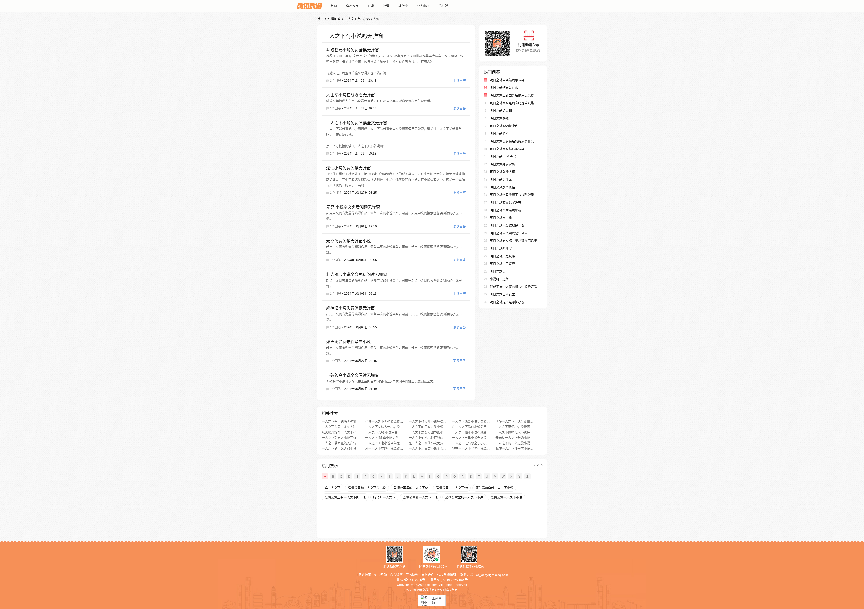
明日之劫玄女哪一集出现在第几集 (513, 241)
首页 (334, 6)
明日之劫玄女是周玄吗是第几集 (512, 103)
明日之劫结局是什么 (504, 87)
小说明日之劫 (499, 279)
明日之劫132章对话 (503, 126)
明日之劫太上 (499, 271)
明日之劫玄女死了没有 (505, 202)
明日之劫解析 (499, 133)
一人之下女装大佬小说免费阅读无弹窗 (384, 427)
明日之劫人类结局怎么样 (507, 80)
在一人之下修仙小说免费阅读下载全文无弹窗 (428, 443)
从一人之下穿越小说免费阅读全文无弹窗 (384, 448)
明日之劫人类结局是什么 (507, 225)
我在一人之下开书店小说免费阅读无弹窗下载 (514, 448)
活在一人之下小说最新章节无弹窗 (514, 421)
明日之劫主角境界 (502, 264)
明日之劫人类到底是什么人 (509, 233)
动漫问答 (334, 19)
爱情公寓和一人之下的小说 (367, 488)
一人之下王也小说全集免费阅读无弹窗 (384, 443)
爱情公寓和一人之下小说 (420, 497)
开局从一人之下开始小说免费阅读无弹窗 (514, 437)
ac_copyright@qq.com (492, 575)
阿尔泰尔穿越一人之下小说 (494, 488)
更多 (537, 465)
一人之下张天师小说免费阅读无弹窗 (428, 421)
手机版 (443, 6)
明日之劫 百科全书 (503, 156)
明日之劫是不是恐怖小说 (507, 302)
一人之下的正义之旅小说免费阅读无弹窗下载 (341, 448)
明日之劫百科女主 (502, 294)
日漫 (371, 6)
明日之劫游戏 (499, 118)
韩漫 (386, 6)
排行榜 (403, 6)
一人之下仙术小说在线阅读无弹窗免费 (428, 437)
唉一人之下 (332, 488)
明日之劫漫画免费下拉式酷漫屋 (512, 195)
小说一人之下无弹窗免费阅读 (384, 421)
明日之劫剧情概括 (502, 187)
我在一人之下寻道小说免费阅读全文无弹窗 (471, 448)
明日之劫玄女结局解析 (505, 210)
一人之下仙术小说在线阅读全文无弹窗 (471, 432)
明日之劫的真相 (501, 110)
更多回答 (459, 80)
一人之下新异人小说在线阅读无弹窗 (341, 437)
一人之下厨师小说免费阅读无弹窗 (514, 427)
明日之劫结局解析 (502, 164)
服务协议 (412, 575)
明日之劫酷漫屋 (501, 248)
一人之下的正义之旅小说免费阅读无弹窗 (428, 427)
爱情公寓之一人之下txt (452, 488)
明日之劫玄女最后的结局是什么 (512, 141)
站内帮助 (380, 575)
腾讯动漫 (309, 6)
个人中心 (423, 6)
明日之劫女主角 (501, 218)
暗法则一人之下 (384, 497)
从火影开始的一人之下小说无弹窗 (341, 432)
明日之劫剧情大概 (502, 172)
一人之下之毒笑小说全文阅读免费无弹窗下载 (428, 448)
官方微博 (396, 575)
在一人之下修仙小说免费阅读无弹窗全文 (471, 427)
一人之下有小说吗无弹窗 (339, 421)
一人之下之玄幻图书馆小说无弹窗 (428, 432)
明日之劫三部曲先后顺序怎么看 (512, 95)
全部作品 (352, 6)
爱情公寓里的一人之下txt (411, 488)
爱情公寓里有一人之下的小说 (345, 497)
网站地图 (364, 575)
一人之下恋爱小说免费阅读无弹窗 (471, 421)
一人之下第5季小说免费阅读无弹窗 (384, 437)
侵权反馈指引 (446, 575)
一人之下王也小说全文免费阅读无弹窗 (471, 437)
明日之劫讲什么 (501, 179)
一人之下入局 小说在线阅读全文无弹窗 (341, 427)
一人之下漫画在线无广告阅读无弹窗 (341, 443)
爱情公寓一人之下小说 (506, 497)
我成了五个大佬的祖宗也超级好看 (513, 287)
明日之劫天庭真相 (502, 256)
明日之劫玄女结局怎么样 (507, 149)
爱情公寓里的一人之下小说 (464, 497)
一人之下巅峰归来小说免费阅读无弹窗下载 (514, 432)
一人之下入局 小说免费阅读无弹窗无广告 (384, 432)
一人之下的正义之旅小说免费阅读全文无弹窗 (514, 443)
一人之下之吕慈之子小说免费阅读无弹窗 (471, 443)
